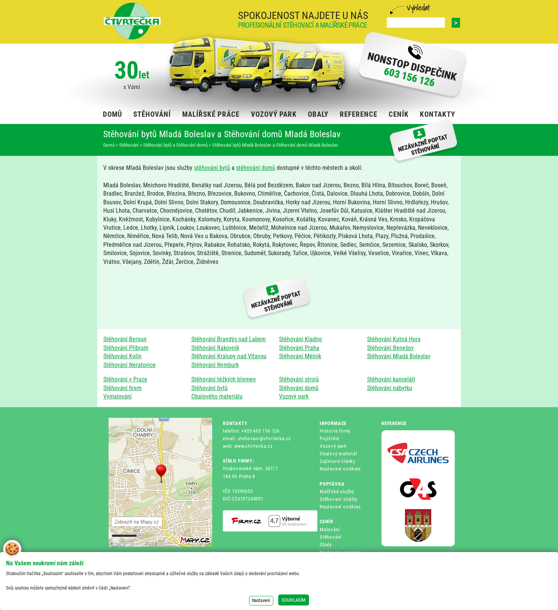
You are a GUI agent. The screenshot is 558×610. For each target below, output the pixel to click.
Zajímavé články (337, 461)
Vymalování (117, 396)
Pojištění (329, 438)
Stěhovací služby (338, 499)
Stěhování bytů (209, 388)
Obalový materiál (338, 453)
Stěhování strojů (299, 379)
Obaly (326, 544)
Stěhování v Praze (125, 379)
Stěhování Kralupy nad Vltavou (228, 356)
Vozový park (294, 396)
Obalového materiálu (217, 396)
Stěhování (331, 537)
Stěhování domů (298, 388)
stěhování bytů (212, 167)
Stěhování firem (122, 388)
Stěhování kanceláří (391, 379)
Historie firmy (335, 431)
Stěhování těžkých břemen (223, 379)
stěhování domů (255, 167)
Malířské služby (337, 491)
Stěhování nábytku (389, 388)
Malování (330, 529)
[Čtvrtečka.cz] (132, 21)
